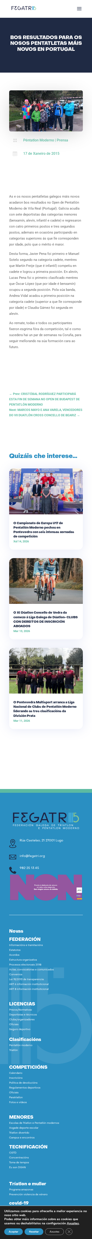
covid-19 (19, 1203)
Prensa (62, 140)
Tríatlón (13, 1050)
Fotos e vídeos (18, 1102)
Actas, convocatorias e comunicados (31, 970)
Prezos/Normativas (20, 1010)
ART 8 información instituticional (29, 989)
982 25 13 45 (29, 868)
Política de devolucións (23, 1083)
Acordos (14, 955)
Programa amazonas (21, 1190)
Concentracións (19, 1158)
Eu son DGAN (17, 1167)
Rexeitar (34, 1231)
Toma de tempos (19, 1163)
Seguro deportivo (19, 1029)
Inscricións (16, 1078)
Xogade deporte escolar (23, 1128)
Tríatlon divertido (19, 1133)
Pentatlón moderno (20, 1045)
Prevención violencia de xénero (28, 1194)
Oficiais (14, 1024)
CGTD (13, 1153)
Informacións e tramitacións (26, 945)
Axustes (73, 1223)
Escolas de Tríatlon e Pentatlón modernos (34, 1123)
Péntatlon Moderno (38, 140)
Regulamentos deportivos (24, 1088)
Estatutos (15, 950)
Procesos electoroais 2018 (25, 965)
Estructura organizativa (23, 960)
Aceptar (13, 1231)
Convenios (15, 974)
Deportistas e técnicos (23, 1015)
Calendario (15, 1073)
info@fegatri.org (32, 856)
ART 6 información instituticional (29, 984)
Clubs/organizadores (22, 1020)
